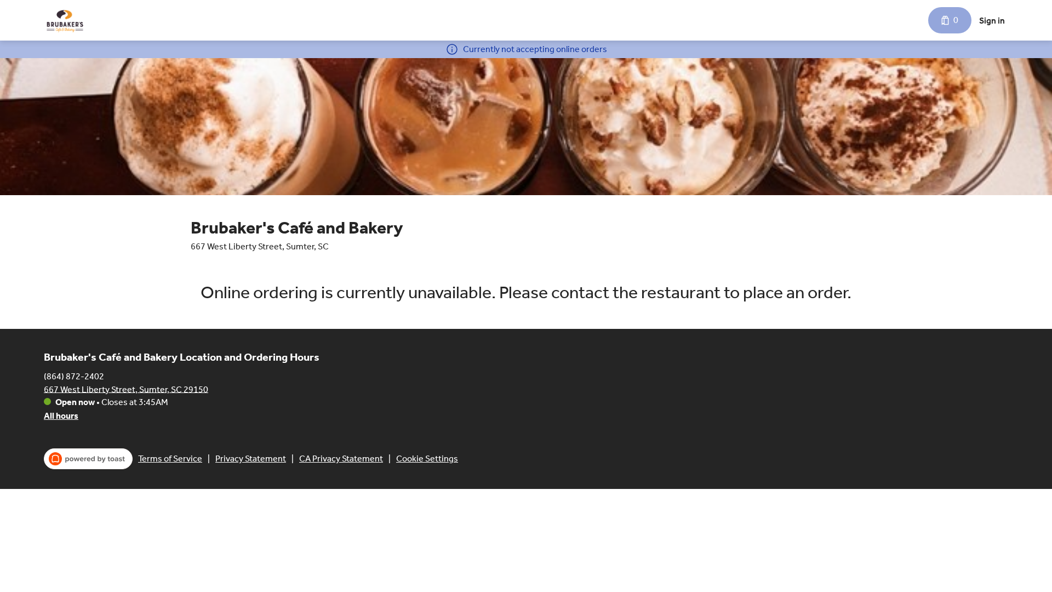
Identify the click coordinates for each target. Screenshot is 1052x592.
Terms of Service (170, 458)
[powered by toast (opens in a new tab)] (88, 458)
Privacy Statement (250, 458)
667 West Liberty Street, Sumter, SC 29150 (126, 389)
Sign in (992, 20)
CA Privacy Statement (341, 458)
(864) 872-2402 (74, 376)
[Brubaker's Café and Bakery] (65, 20)
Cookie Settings (427, 458)
